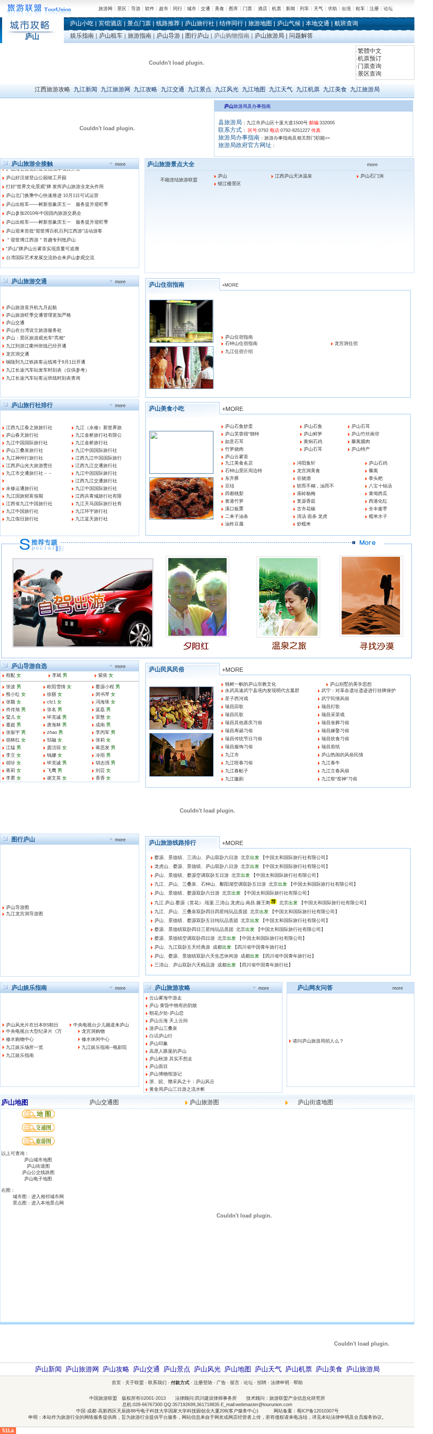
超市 (163, 8)
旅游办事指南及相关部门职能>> (297, 137)
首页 (116, 1382)
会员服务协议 (368, 1417)
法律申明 (280, 1382)
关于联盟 (134, 1382)
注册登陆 (203, 1382)
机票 (276, 8)
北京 (245, 857)
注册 (374, 8)
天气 (318, 8)
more (120, 164)
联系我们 (157, 1382)
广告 (221, 1382)
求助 (332, 8)
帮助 (298, 1382)
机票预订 (369, 58)
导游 (135, 8)
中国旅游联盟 (103, 1398)
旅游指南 (139, 35)
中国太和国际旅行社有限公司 (295, 857)
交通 (205, 8)
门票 (247, 8)
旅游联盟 (188, 179)
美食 (219, 8)
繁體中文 (369, 50)
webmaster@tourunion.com (264, 1404)
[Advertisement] (154, 1344)
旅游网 (105, 8)
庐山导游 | (170, 35)
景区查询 (369, 73)
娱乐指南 (82, 35)
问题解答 (301, 35)
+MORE (230, 284)
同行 (177, 8)
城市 (191, 8)
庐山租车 (111, 35)
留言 (234, 1382)
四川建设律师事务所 (216, 1398)
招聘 (261, 1382)
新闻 (290, 8)
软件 (149, 8)
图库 (233, 8)
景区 (121, 8)
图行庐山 (197, 35)
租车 (360, 8)
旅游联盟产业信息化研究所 (297, 1398)
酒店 (262, 8)
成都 (217, 947)
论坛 (388, 8)
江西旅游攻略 (52, 89)
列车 (304, 8)
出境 (346, 8)
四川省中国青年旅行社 (260, 947)
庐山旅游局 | (272, 35)
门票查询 (369, 66)
